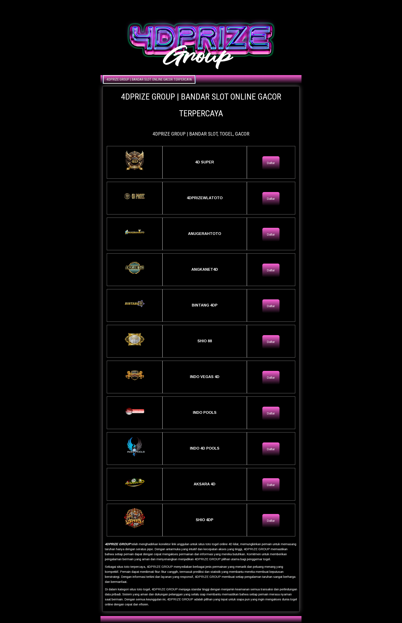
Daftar (271, 163)
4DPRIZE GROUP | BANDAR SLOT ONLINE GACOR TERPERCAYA (149, 79)
